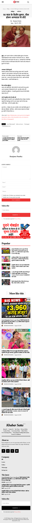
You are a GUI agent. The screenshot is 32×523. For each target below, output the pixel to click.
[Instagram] (8, 451)
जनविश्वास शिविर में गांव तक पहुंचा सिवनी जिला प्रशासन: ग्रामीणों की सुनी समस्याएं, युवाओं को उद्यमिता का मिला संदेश (20, 259)
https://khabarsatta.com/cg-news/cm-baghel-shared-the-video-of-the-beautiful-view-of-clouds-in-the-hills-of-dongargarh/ (16, 117)
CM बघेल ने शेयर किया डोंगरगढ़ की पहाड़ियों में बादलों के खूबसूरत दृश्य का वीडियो (8, 139)
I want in (15, 215)
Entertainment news (6, 126)
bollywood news (19, 124)
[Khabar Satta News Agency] (16, 2)
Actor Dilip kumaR (11, 124)
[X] (13, 50)
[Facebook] (9, 50)
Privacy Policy (17, 218)
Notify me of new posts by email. (11, 197)
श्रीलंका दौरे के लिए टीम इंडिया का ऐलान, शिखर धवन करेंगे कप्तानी (23, 139)
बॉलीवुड (8, 9)
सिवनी (3, 488)
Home (4, 9)
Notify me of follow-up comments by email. (14, 195)
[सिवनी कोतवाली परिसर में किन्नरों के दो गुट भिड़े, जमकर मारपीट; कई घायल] (6, 282)
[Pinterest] (16, 50)
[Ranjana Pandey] (16, 150)
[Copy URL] (28, 50)
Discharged (26, 124)
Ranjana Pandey (17, 21)
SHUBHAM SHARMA (8, 325)
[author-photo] (3, 325)
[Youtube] (17, 451)
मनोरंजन (19, 11)
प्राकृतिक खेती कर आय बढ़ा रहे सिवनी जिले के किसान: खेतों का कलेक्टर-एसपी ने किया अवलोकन (20, 266)
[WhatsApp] (20, 50)
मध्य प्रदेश (3, 482)
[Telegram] (24, 50)
